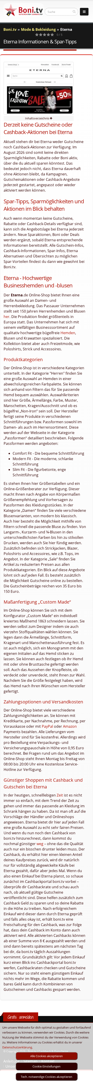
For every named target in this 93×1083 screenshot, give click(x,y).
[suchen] (74, 11)
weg (40, 843)
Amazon (70, 726)
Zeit (60, 795)
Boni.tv (9, 29)
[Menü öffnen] (84, 12)
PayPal (47, 726)
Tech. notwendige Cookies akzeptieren (46, 1077)
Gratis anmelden (21, 1017)
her (6, 316)
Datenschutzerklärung (17, 1047)
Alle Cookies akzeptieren (46, 1056)
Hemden (67, 332)
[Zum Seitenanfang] (85, 1077)
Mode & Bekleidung (38, 29)
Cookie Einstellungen (46, 1066)
